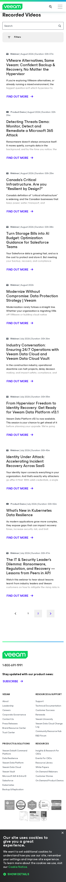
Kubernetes (8, 785)
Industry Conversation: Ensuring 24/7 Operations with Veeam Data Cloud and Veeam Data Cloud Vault (32, 352)
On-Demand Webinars (47, 771)
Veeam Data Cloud (11, 767)
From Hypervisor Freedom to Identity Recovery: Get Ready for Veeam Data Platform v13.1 (32, 407)
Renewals (40, 715)
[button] (33, 874)
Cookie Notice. (18, 866)
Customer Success (45, 710)
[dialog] (33, 855)
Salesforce (7, 780)
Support (40, 701)
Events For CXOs (44, 758)
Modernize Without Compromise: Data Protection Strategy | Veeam (32, 296)
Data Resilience (10, 758)
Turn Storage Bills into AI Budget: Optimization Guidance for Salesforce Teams (27, 240)
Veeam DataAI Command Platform (14, 752)
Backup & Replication (13, 789)
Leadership (8, 706)
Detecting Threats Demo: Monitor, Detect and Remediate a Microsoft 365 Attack (29, 128)
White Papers (42, 767)
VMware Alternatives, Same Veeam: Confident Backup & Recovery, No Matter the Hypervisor (30, 67)
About (5, 701)
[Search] (50, 6)
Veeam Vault (8, 771)
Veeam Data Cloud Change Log (49, 725)
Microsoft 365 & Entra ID (14, 776)
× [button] (62, 833)
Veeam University (44, 719)
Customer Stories (44, 776)
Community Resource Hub (49, 731)
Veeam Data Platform (13, 763)
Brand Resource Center (14, 728)
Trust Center (8, 732)
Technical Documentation (48, 706)
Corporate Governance (14, 715)
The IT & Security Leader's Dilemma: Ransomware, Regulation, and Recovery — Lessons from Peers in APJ (30, 566)
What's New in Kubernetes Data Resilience (29, 512)
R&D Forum (41, 736)
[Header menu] (60, 6)
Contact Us (8, 719)
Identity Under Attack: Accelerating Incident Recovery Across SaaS (25, 461)
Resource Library (44, 763)
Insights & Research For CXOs (47, 752)
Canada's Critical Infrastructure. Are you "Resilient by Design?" (26, 184)
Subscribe (10, 681)
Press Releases (10, 723)
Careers (6, 710)
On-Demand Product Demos (50, 780)
